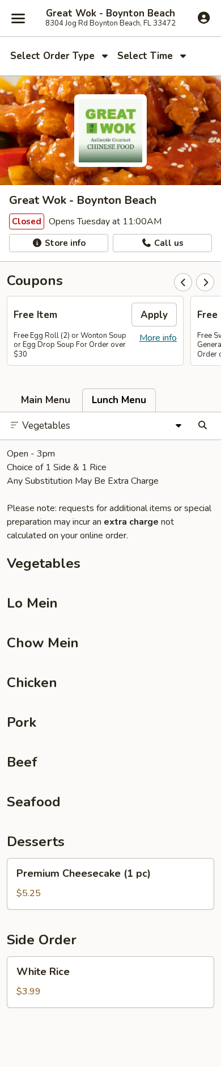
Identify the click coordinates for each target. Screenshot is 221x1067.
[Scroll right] (205, 282)
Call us (168, 243)
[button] (110, 884)
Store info (64, 243)
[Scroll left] (183, 282)
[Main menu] (18, 18)
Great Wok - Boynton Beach (110, 13)
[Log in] (203, 18)
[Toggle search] (202, 426)
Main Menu (45, 400)
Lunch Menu (119, 400)
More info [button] (158, 338)
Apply (154, 314)
